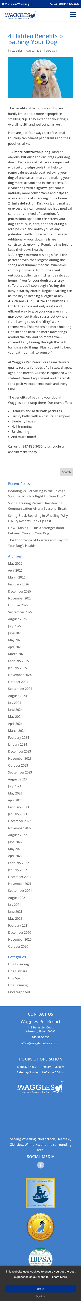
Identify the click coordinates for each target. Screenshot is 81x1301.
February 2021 (18, 925)
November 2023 (19, 758)
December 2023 (19, 751)
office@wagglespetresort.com (40, 1043)
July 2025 (14, 626)
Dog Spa (51, 50)
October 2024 (18, 682)
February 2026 (18, 584)
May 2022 (15, 849)
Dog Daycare (17, 971)
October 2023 (18, 765)
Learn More (59, 1276)
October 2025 (18, 605)
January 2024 (17, 744)
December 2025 (19, 591)
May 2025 (15, 640)
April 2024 (15, 724)
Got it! (40, 1289)
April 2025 (15, 647)
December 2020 (19, 932)
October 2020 (18, 946)
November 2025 (19, 598)
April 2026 (15, 570)
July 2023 (14, 786)
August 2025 (17, 619)
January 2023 (17, 814)
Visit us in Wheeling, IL (18, 4)
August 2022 (17, 835)
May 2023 (15, 793)
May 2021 (15, 918)
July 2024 (14, 703)
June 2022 (15, 842)
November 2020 (19, 939)
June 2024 (15, 709)
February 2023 (18, 807)
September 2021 (20, 890)
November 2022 (19, 828)
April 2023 (15, 800)
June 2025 (15, 633)
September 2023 (20, 772)
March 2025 (16, 654)
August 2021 (17, 898)
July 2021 (14, 904)
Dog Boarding (18, 964)
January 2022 (17, 870)
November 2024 (19, 675)
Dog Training (18, 985)
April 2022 (15, 856)
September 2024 (20, 688)
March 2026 (16, 577)
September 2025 (20, 612)
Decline (40, 1296)
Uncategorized (19, 992)
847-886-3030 (71, 4)
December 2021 (19, 877)
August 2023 (17, 779)
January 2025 (17, 668)
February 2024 (18, 737)
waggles (17, 50)
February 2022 (18, 863)
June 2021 (15, 911)
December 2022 (19, 821)
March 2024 (16, 730)
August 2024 (17, 696)
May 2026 (15, 563)
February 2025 (18, 661)
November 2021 (19, 884)
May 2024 (15, 716)
